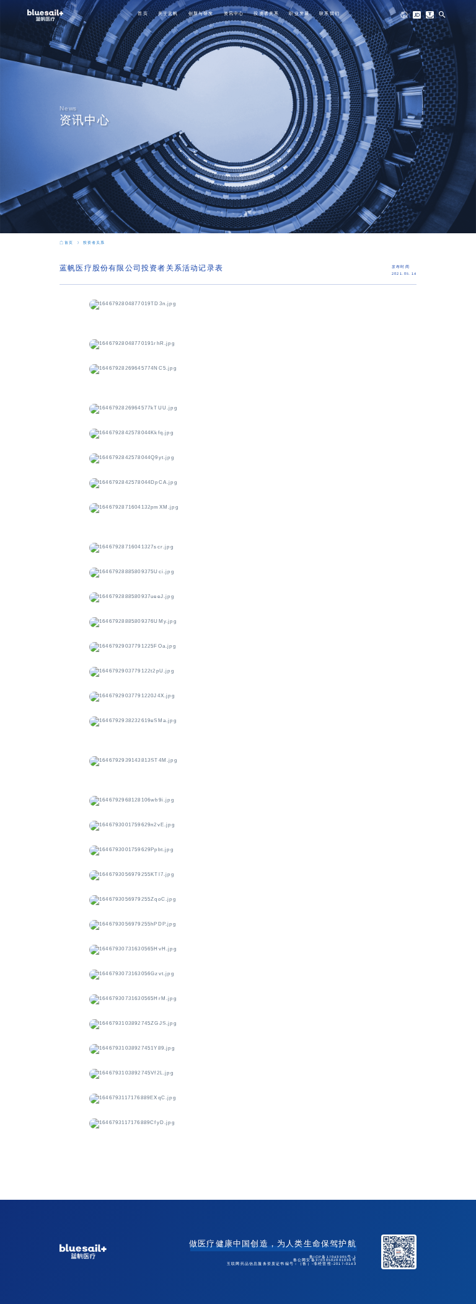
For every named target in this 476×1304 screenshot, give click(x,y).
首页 (143, 13)
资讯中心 (234, 13)
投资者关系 (266, 13)
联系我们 (329, 13)
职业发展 (299, 13)
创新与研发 (201, 13)
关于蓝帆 (168, 13)
